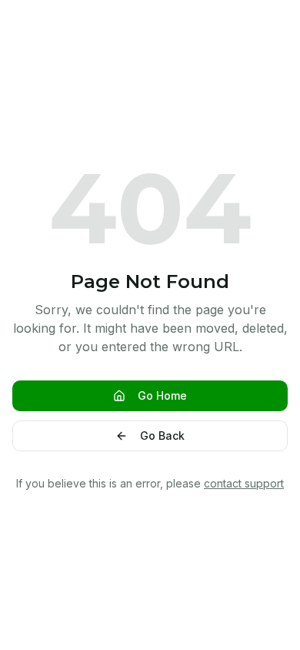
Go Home (162, 395)
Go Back (162, 435)
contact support (244, 483)
